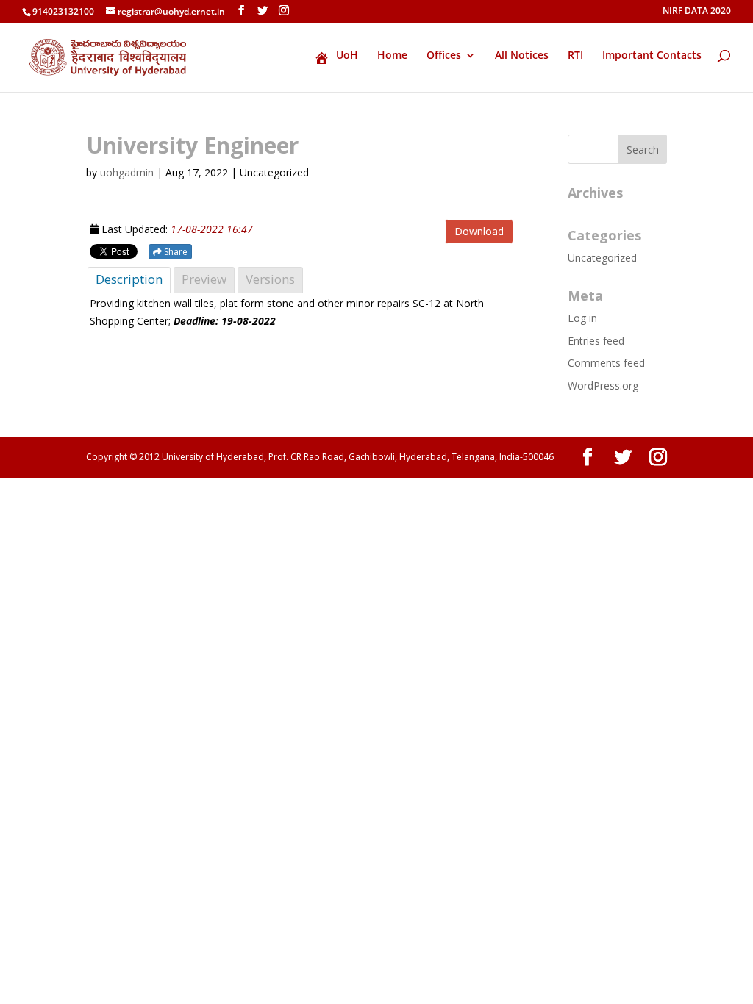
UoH (347, 56)
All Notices (522, 56)
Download (479, 231)
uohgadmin (127, 172)
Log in (582, 318)
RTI (575, 56)
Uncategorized (602, 258)
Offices (444, 56)
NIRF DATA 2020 (697, 12)
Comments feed (606, 363)
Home (392, 56)
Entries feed (596, 341)
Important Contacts (652, 56)
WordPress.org (603, 385)
